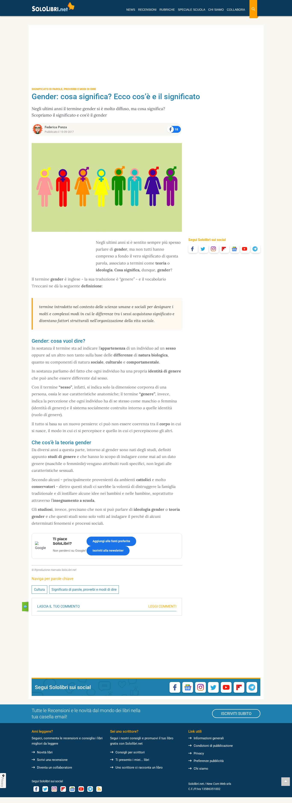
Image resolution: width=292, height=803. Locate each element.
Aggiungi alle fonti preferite (111, 541)
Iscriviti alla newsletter (108, 550)
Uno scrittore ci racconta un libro (139, 767)
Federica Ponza (56, 127)
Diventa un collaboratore (54, 767)
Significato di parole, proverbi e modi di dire (84, 589)
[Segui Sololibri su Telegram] (255, 249)
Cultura (39, 589)
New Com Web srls (218, 783)
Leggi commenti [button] (162, 606)
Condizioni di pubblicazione (213, 746)
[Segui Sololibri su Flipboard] (224, 249)
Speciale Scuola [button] (191, 9)
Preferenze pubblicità (209, 761)
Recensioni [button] (147, 9)
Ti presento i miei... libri (132, 760)
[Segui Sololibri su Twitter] (203, 249)
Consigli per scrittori (130, 752)
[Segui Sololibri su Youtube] (245, 249)
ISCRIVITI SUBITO (236, 713)
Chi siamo (201, 769)
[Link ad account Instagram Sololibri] (54, 789)
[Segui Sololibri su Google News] (235, 249)
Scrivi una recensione (52, 760)
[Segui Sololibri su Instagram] (214, 249)
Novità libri (45, 752)
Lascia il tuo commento (58, 606)
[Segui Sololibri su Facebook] (193, 249)
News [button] (130, 9)
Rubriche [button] (167, 9)
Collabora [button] (236, 9)
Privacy (199, 753)
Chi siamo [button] (216, 9)
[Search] (253, 9)
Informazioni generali (209, 738)
